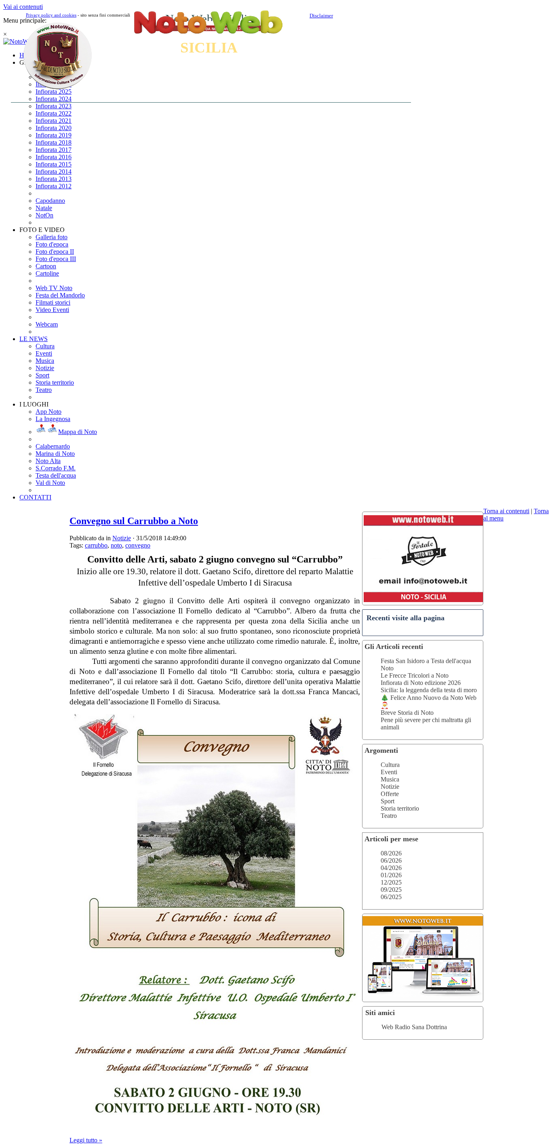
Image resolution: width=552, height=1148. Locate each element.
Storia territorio (400, 808)
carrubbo (96, 545)
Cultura (390, 764)
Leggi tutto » (86, 1140)
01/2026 (391, 875)
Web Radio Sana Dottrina (414, 1027)
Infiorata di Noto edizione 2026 (421, 682)
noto (116, 545)
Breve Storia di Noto (407, 712)
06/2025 (391, 896)
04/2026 (391, 867)
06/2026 (391, 860)
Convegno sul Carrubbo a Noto (134, 521)
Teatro (389, 815)
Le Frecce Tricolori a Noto (415, 675)
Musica (390, 779)
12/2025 (391, 882)
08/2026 (391, 853)
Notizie (390, 786)
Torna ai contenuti (506, 511)
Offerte (390, 793)
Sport (387, 801)
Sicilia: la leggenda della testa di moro (429, 690)
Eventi (389, 772)
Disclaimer (321, 16)
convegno (137, 545)
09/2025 (391, 889)
